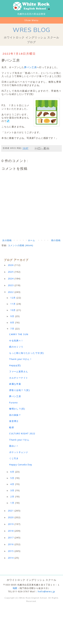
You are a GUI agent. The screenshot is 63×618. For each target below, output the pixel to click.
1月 (12, 502)
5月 (12, 478)
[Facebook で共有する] (44, 148)
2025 (11, 271)
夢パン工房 (30, 67)
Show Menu (31, 20)
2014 (11, 557)
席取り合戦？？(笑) (19, 390)
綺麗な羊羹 (15, 383)
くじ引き (14, 458)
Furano (13, 402)
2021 (11, 510)
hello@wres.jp (46, 591)
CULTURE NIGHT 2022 (22, 433)
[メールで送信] (36, 148)
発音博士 (14, 421)
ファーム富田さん (18, 371)
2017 (11, 537)
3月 (12, 490)
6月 (12, 471)
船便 (11, 427)
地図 (15, 588)
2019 (11, 524)
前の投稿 (56, 240)
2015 (11, 551)
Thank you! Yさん (19, 439)
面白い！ (14, 445)
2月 (12, 496)
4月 (12, 484)
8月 (12, 322)
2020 (11, 517)
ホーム (31, 240)
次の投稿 (7, 240)
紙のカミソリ (16, 346)
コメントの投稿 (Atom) (20, 245)
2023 (11, 285)
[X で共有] (42, 148)
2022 (11, 292)
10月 (13, 310)
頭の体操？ (15, 414)
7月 (12, 328)
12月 (13, 297)
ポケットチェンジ (18, 452)
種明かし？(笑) (17, 408)
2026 (11, 265)
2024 (11, 278)
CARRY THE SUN (18, 334)
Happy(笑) (15, 365)
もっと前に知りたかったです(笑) (26, 352)
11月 (13, 303)
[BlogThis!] (39, 148)
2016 (11, 544)
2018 (11, 530)
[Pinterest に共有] (47, 148)
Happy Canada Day (20, 464)
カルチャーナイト (18, 377)
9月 (12, 316)
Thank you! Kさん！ (20, 359)
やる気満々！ (16, 340)
